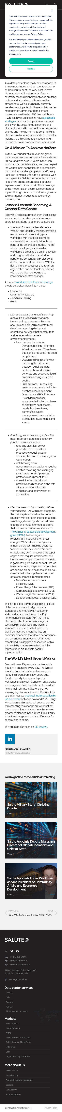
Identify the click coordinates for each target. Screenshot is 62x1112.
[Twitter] (11, 951)
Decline (31, 68)
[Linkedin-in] (6, 951)
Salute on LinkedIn (17, 749)
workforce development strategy (34, 282)
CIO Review (40, 727)
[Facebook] (17, 951)
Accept (31, 61)
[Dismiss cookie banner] (52, 11)
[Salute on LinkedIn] (10, 739)
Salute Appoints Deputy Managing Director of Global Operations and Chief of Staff (31, 845)
